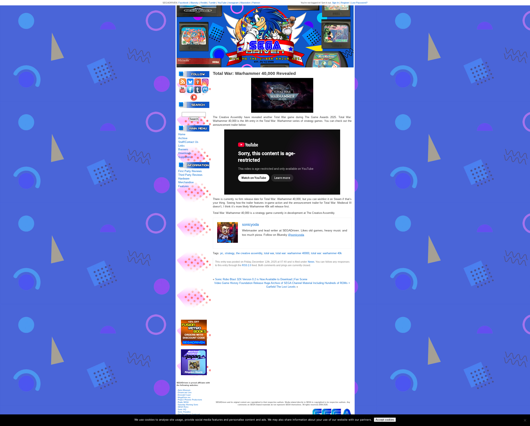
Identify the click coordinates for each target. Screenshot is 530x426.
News (311, 261)
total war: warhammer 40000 (292, 253)
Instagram (233, 2)
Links (181, 145)
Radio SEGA (183, 402)
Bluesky (194, 2)
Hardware (183, 178)
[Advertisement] (193, 254)
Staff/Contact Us (188, 142)
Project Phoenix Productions (190, 400)
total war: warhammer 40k (326, 253)
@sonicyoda (296, 234)
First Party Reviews (190, 171)
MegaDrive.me (184, 397)
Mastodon (245, 2)
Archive (182, 138)
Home (181, 134)
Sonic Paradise (184, 412)
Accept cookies (385, 419)
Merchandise (186, 182)
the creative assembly (249, 253)
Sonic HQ (182, 409)
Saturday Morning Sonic (188, 405)
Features (183, 186)
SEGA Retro (183, 407)
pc (221, 253)
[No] (525, 420)
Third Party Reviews (190, 174)
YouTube (222, 2)
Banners (183, 149)
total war (269, 253)
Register (345, 2)
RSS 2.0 (246, 265)
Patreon (256, 2)
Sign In (335, 2)
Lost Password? (359, 2)
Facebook (183, 2)
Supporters (184, 157)
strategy (229, 253)
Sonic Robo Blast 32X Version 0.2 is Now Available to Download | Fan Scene (261, 279)
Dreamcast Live (185, 392)
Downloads (184, 153)
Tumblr (212, 2)
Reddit (203, 2)
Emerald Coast (184, 395)
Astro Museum (184, 390)
